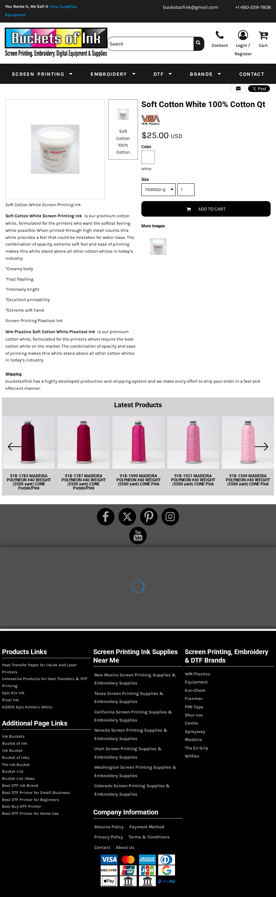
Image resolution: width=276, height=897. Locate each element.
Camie (191, 723)
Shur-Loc (194, 714)
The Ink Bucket (16, 764)
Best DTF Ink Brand (20, 785)
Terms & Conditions (149, 836)
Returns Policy (109, 826)
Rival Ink (10, 700)
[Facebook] (105, 516)
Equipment (196, 681)
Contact (102, 847)
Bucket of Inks (15, 757)
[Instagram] (170, 516)
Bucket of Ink (14, 743)
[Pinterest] (149, 516)
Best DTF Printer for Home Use (30, 813)
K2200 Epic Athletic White (27, 707)
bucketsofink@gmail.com (190, 7)
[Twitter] (127, 516)
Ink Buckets (13, 736)
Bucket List (13, 771)
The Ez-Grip (196, 747)
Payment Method (146, 826)
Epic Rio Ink (13, 693)
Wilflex (192, 756)
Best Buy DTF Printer (21, 806)
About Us (125, 847)
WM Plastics (197, 673)
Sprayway (195, 731)
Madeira (193, 739)
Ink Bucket (12, 750)
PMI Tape (194, 706)
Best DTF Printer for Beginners (30, 799)
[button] (42, 74)
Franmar (194, 698)
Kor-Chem (195, 690)
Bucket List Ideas (18, 778)
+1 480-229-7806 (253, 7)
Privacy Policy (108, 836)
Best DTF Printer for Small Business (36, 792)
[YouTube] (138, 535)
